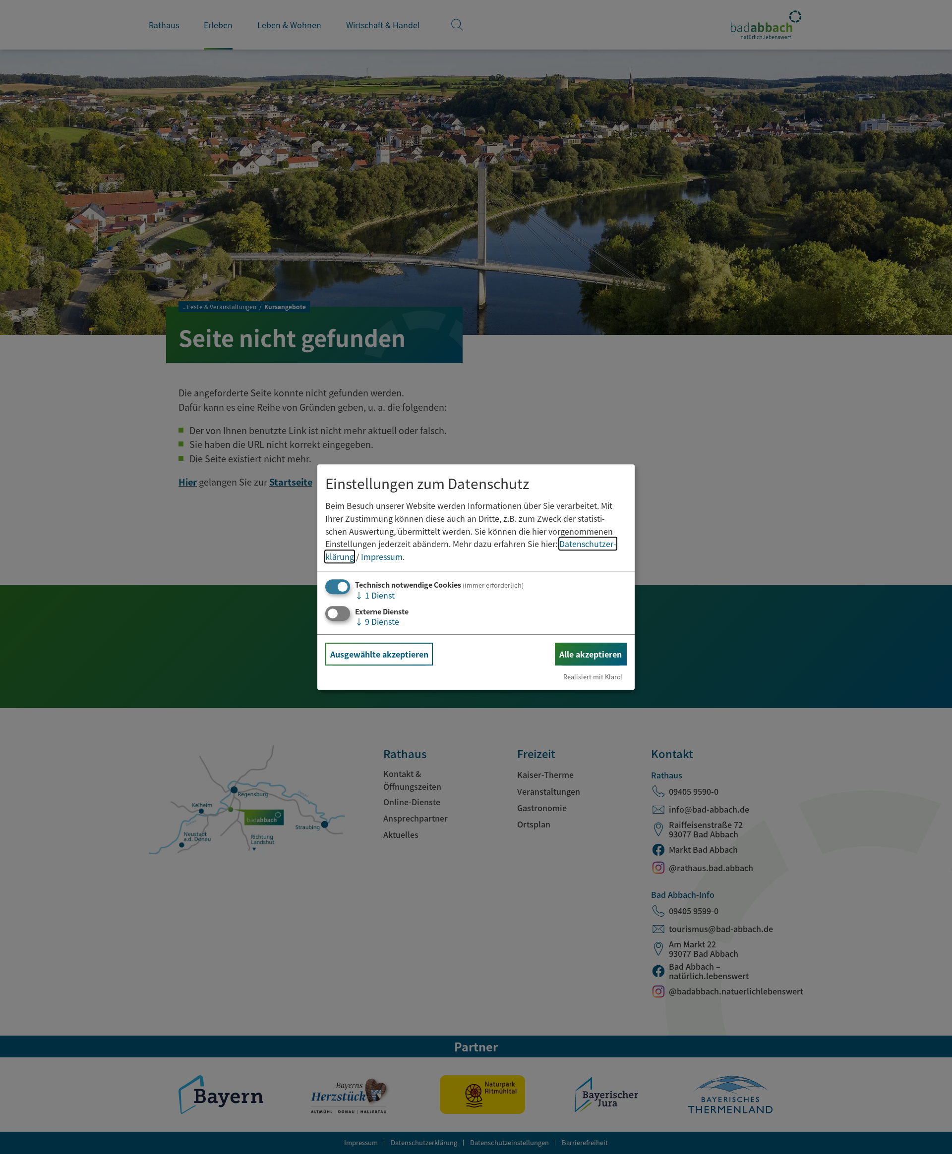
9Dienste (377, 621)
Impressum (382, 556)
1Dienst (375, 596)
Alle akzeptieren (590, 654)
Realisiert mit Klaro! (593, 676)
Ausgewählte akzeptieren (379, 654)
